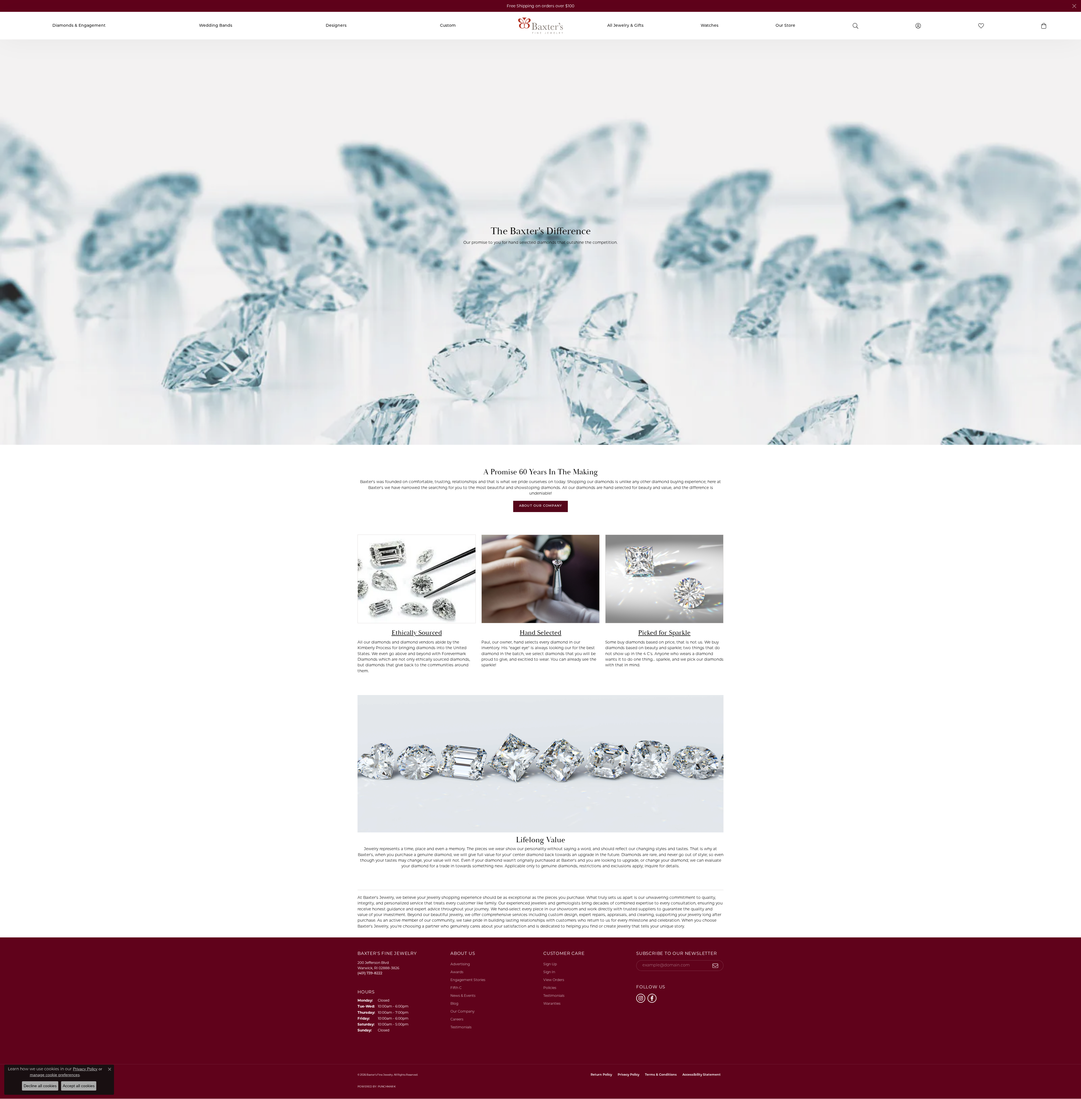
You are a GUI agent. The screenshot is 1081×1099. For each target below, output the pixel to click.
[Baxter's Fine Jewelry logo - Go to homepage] (540, 25)
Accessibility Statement (701, 1074)
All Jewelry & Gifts (625, 26)
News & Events (462, 995)
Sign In (549, 972)
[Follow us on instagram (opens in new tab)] (640, 998)
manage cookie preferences (55, 1075)
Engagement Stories (467, 980)
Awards (456, 972)
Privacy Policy (628, 1074)
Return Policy (601, 1074)
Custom (448, 26)
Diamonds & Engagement (79, 26)
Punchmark (387, 1086)
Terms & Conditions (661, 1074)
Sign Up (550, 964)
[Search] (855, 25)
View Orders (553, 980)
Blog (454, 1003)
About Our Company (540, 506)
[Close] (1074, 6)
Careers (456, 1019)
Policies (549, 988)
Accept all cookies (79, 1086)
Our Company (462, 1011)
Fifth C (456, 988)
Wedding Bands (215, 26)
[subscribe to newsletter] (715, 965)
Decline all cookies (40, 1086)
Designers (336, 26)
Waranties (551, 1003)
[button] (1044, 25)
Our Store (785, 26)
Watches (709, 26)
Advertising (460, 964)
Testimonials (461, 1027)
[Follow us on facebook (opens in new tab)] (651, 998)
